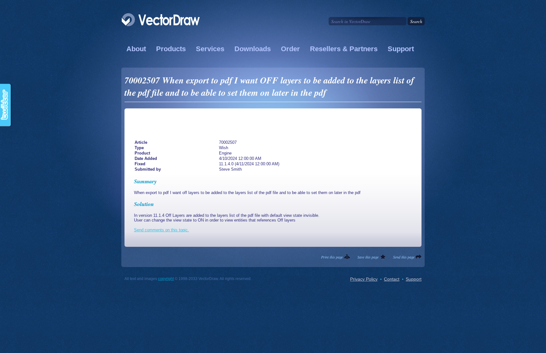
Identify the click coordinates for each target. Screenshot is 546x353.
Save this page (368, 256)
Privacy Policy (364, 279)
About (136, 49)
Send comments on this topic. (161, 230)
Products (171, 49)
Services (210, 49)
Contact (391, 279)
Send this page (404, 256)
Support (401, 49)
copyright (166, 279)
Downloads (252, 49)
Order (290, 49)
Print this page (332, 256)
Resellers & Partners (344, 49)
